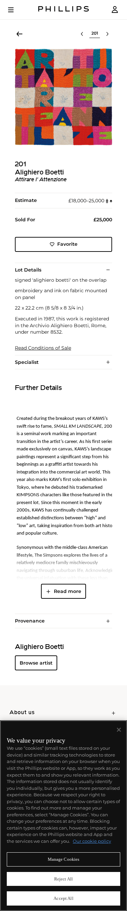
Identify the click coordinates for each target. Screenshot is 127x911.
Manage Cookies (64, 859)
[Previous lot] (82, 34)
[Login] (115, 9)
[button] (63, 97)
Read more (67, 591)
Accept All (63, 898)
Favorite (67, 244)
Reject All (63, 878)
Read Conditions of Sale (43, 348)
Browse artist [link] (36, 663)
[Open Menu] (15, 9)
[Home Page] (63, 9)
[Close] (118, 729)
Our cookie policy (92, 841)
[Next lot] (107, 34)
